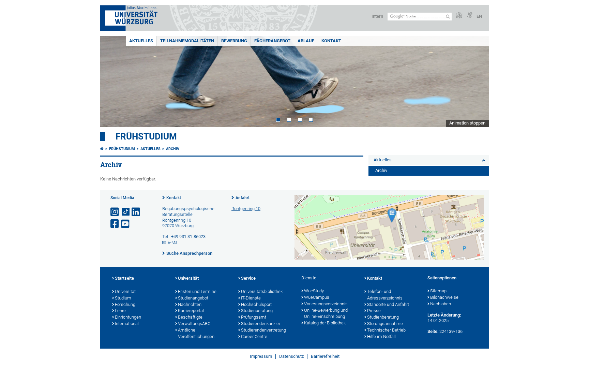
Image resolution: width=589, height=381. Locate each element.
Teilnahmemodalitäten (187, 40)
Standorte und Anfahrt (388, 304)
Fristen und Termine (197, 291)
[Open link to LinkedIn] (136, 212)
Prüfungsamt (253, 317)
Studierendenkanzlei (260, 323)
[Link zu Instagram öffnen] (115, 212)
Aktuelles (141, 40)
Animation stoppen (467, 123)
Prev (112, 81)
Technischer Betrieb (386, 330)
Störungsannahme (385, 323)
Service (248, 278)
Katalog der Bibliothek (325, 322)
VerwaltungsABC (194, 323)
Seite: (432, 331)
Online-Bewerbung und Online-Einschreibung (326, 313)
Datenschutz (291, 356)
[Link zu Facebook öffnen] (115, 224)
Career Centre (254, 336)
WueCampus (316, 297)
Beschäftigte (190, 317)
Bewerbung (234, 40)
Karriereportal (191, 310)
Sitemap (438, 290)
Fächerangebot (272, 40)
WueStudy (314, 290)
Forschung (125, 304)
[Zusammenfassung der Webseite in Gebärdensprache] (469, 15)
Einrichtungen (128, 317)
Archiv (172, 149)
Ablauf (306, 40)
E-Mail (174, 242)
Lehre (120, 310)
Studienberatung (257, 310)
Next (476, 81)
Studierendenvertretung (263, 330)
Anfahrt (243, 197)
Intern (377, 16)
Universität (125, 291)
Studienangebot (193, 298)
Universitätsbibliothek (262, 291)
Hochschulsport (256, 304)
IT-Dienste (251, 298)
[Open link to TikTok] (126, 212)
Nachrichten (189, 304)
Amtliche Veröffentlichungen (196, 333)
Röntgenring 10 (245, 208)
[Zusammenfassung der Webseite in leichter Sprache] (459, 15)
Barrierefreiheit (325, 356)
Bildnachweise (444, 297)
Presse (374, 310)
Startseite (124, 278)
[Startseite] (102, 149)
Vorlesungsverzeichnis (326, 303)
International (127, 323)
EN (479, 16)
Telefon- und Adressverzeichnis (385, 295)
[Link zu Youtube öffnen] (126, 224)
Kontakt (331, 40)
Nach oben (440, 303)
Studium (123, 298)
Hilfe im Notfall (381, 336)
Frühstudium (146, 136)
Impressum (261, 356)
